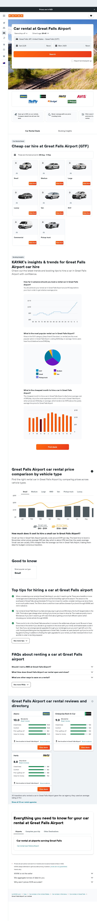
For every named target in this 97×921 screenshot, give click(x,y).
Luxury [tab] (79, 492)
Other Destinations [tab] (51, 831)
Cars (25, 894)
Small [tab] (25, 492)
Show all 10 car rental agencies (24, 802)
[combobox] (21, 33)
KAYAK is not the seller (23, 873)
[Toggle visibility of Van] (56, 374)
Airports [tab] (18, 831)
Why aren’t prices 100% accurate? (28, 882)
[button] (94, 9)
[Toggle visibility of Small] (39, 374)
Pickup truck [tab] (68, 492)
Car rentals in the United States (39, 894)
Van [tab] (58, 492)
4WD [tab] (51, 492)
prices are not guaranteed (59, 866)
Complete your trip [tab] (33, 831)
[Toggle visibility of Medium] (58, 370)
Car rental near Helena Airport (28, 846)
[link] (52, 447)
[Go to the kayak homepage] (16, 15)
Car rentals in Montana (59, 894)
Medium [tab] (34, 492)
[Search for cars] (4, 33)
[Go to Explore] (4, 44)
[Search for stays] (4, 28)
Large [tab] (43, 492)
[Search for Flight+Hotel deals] (4, 37)
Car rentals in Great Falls (77, 894)
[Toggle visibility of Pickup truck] (42, 377)
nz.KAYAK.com (16, 894)
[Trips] (4, 56)
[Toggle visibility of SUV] (39, 370)
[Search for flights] (4, 23)
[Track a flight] (4, 49)
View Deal (32, 183)
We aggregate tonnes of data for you (29, 878)
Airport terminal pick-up (83, 61)
